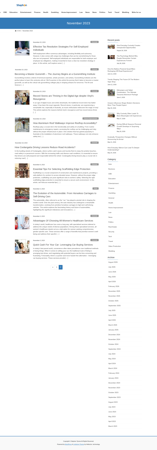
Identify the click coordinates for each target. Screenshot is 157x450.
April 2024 (112, 363)
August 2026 (113, 262)
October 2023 (113, 392)
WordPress (68, 444)
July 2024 (111, 354)
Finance (111, 188)
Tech (110, 236)
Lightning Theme (78, 444)
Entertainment (113, 183)
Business (111, 169)
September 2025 (114, 305)
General (94, 42)
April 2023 (112, 421)
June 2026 (112, 272)
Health (110, 203)
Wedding (111, 251)
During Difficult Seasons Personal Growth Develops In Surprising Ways (129, 126)
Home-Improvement (90, 118)
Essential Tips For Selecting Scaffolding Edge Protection (61, 169)
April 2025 (112, 320)
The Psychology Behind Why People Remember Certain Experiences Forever (127, 58)
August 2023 (113, 402)
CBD (110, 174)
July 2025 (111, 310)
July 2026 (111, 267)
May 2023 (112, 416)
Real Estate (112, 227)
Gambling (111, 193)
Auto (95, 188)
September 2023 (114, 397)
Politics (110, 222)
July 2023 (111, 407)
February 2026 (113, 286)
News (110, 217)
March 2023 (112, 426)
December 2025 (114, 291)
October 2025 (113, 301)
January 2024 (113, 378)
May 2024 (112, 359)
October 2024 (113, 344)
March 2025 (112, 325)
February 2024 (113, 373)
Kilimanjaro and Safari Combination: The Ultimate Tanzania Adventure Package (127, 92)
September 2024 (114, 349)
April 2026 (112, 281)
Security (111, 232)
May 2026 (112, 277)
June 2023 (112, 412)
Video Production (114, 246)
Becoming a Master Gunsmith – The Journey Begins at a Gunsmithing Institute (55, 74)
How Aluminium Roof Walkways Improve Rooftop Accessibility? (65, 123)
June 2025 (112, 315)
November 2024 (114, 339)
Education (112, 178)
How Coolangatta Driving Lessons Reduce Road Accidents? (45, 147)
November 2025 (114, 296)
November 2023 (114, 388)
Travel (110, 241)
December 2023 (114, 383)
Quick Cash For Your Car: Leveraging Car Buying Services (63, 244)
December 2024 (114, 334)
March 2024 (112, 368)
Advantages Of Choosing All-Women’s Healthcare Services (63, 220)
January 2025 (113, 330)
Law (109, 212)
